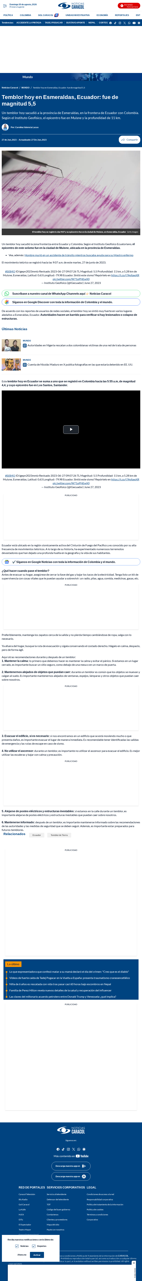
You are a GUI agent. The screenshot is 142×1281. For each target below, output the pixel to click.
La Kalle (22, 1209)
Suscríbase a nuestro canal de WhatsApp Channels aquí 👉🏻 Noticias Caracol (61, 293)
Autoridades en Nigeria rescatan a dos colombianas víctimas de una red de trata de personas (82, 345)
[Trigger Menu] (5, 5)
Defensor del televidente (58, 1199)
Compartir (129, 140)
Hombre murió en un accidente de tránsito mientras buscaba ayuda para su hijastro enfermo (79, 255)
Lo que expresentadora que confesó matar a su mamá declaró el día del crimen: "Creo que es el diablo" (69, 971)
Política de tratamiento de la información (105, 1204)
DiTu (21, 1219)
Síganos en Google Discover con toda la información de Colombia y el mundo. (62, 302)
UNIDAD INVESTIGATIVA (78, 15)
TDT (49, 1204)
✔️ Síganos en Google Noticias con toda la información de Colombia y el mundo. (64, 561)
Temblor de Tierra (59, 835)
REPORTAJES (122, 15)
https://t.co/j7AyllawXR (125, 275)
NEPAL (91, 22)
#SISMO (10, 271)
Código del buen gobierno (58, 1209)
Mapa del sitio (53, 1224)
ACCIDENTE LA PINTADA (28, 22)
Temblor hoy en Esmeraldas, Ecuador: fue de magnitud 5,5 (59, 87)
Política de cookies (95, 1209)
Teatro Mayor (25, 1229)
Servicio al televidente (56, 1194)
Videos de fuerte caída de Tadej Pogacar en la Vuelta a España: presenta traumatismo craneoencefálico (69, 977)
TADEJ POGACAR (54, 22)
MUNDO (25, 87)
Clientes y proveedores (57, 1219)
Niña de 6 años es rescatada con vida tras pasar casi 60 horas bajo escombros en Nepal (60, 984)
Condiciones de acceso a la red (100, 1194)
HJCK (21, 1214)
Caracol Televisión (27, 1194)
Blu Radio (23, 1199)
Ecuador (37, 835)
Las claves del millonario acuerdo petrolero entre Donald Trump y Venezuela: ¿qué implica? (62, 996)
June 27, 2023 (92, 282)
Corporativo (92, 1219)
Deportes (41, 1246)
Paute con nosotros (55, 1229)
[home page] (71, 5)
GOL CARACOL (45, 15)
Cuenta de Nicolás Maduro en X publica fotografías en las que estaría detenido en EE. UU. (80, 364)
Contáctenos (52, 1214)
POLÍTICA (8, 15)
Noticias (24, 1246)
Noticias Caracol (10, 87)
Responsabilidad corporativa (100, 1199)
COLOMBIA (25, 15)
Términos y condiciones (97, 1214)
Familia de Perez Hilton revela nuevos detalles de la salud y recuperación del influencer (60, 990)
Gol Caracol (24, 1204)
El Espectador (25, 1224)
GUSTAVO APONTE (75, 22)
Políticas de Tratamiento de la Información (96, 1255)
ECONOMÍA (102, 15)
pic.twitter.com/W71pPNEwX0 (71, 279)
